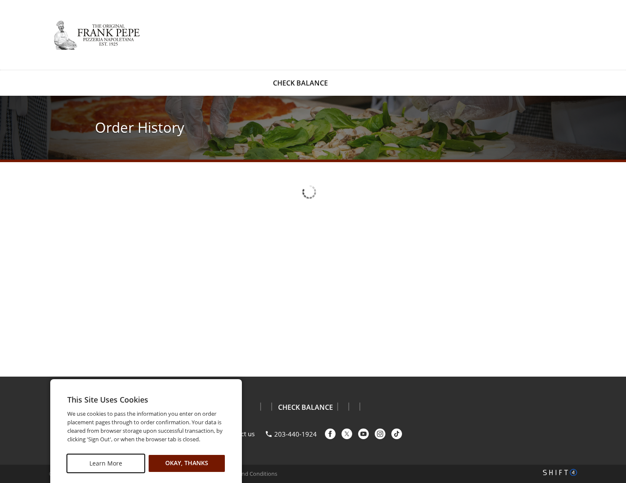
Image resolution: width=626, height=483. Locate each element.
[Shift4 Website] (560, 472)
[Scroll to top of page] (609, 355)
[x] (347, 434)
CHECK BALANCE (300, 83)
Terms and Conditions (249, 473)
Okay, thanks (186, 463)
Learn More (105, 463)
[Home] (96, 34)
